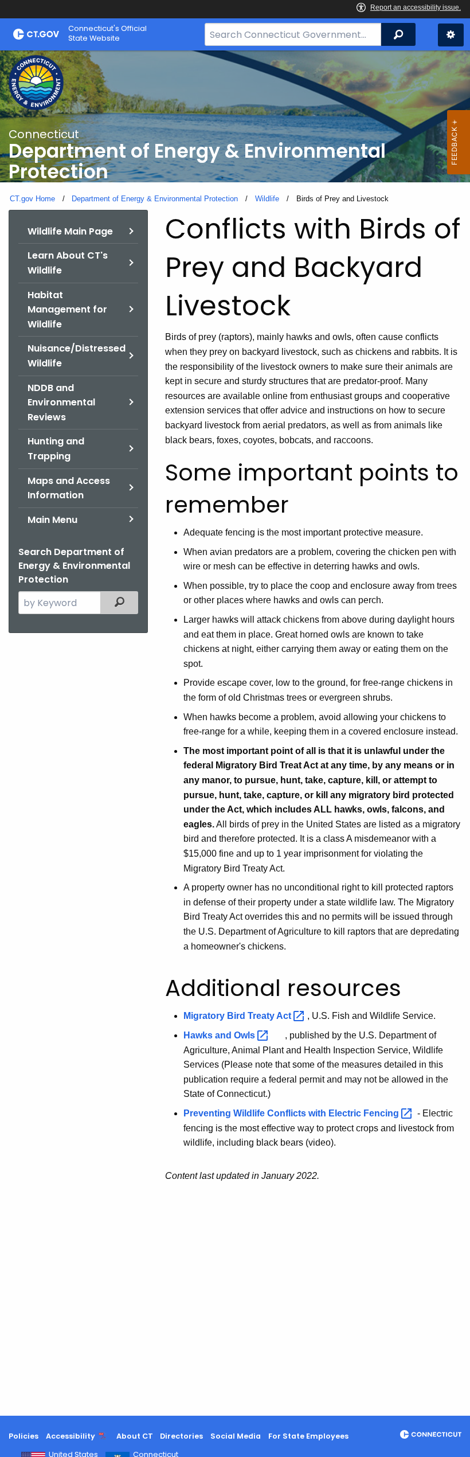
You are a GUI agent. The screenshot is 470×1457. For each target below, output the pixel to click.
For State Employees (308, 1436)
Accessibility (70, 1436)
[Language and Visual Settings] (451, 35)
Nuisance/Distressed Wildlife (77, 356)
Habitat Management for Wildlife (67, 309)
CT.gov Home (32, 198)
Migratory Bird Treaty (238, 1016)
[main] (235, 733)
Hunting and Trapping (56, 449)
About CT (134, 1436)
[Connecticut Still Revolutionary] (430, 1434)
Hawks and (220, 1035)
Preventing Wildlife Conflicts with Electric (292, 1113)
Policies (23, 1436)
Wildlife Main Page (70, 231)
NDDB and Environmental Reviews (61, 402)
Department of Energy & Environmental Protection (155, 198)
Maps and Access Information (69, 488)
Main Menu (52, 519)
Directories (181, 1436)
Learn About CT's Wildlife (68, 263)
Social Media (235, 1436)
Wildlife (267, 198)
